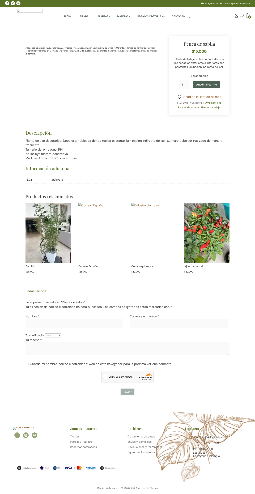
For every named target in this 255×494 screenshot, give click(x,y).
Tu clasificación (35, 335)
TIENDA (84, 16)
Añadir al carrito (206, 84)
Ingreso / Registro (81, 442)
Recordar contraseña (83, 447)
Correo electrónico (144, 316)
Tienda (74, 436)
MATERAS (122, 16)
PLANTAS (102, 16)
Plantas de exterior (189, 107)
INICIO (67, 16)
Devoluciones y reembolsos (145, 447)
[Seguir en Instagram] (13, 3)
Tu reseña (34, 340)
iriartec (115, 488)
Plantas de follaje (210, 107)
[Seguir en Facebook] (7, 3)
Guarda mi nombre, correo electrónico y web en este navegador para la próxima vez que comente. (101, 364)
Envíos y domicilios (140, 442)
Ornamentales (213, 102)
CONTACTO (178, 16)
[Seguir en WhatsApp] (18, 3)
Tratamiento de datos (141, 436)
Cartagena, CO (210, 3)
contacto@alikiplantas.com (236, 3)
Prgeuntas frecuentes (141, 452)
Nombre (33, 316)
